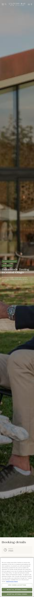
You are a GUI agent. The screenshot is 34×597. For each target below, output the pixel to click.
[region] (17, 577)
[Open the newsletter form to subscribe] (29, 4)
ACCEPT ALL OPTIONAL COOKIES (17, 594)
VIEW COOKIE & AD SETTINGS (17, 585)
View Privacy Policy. (12, 581)
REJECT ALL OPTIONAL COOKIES (17, 589)
